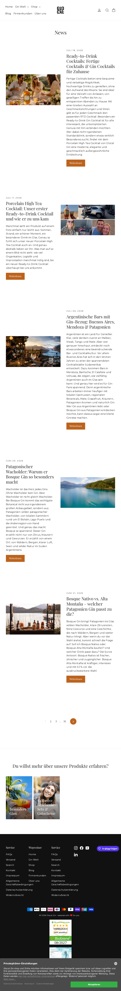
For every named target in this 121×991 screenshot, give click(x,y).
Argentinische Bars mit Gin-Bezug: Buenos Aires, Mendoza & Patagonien (90, 322)
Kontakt (10, 870)
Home (9, 6)
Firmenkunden (23, 13)
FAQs (9, 854)
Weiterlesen (76, 162)
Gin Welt (21, 6)
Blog (8, 13)
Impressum (12, 875)
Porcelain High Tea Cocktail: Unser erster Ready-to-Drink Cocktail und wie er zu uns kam (29, 210)
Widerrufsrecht (15, 895)
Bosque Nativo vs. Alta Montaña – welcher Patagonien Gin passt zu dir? (89, 606)
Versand (10, 859)
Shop (34, 6)
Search (10, 865)
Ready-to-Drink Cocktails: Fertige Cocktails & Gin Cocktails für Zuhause (90, 63)
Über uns (40, 13)
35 (64, 721)
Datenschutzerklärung (15, 890)
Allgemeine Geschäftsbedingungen (15, 883)
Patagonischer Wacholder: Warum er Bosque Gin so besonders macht (30, 474)
